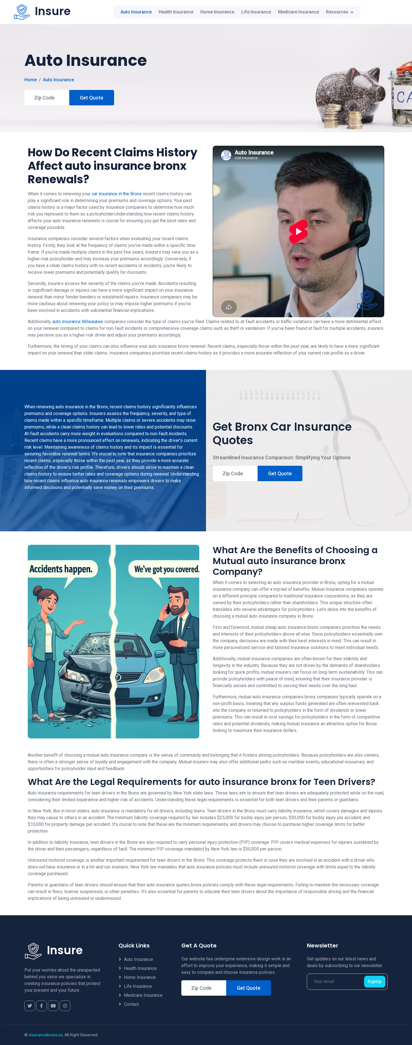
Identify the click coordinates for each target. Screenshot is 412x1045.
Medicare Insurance (298, 12)
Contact (131, 1004)
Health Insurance (176, 12)
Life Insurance (256, 12)
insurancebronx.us (46, 1034)
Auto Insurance (136, 12)
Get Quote (91, 98)
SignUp (375, 981)
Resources (337, 12)
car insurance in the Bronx (117, 193)
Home (30, 79)
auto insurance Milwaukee (77, 321)
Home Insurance (217, 12)
